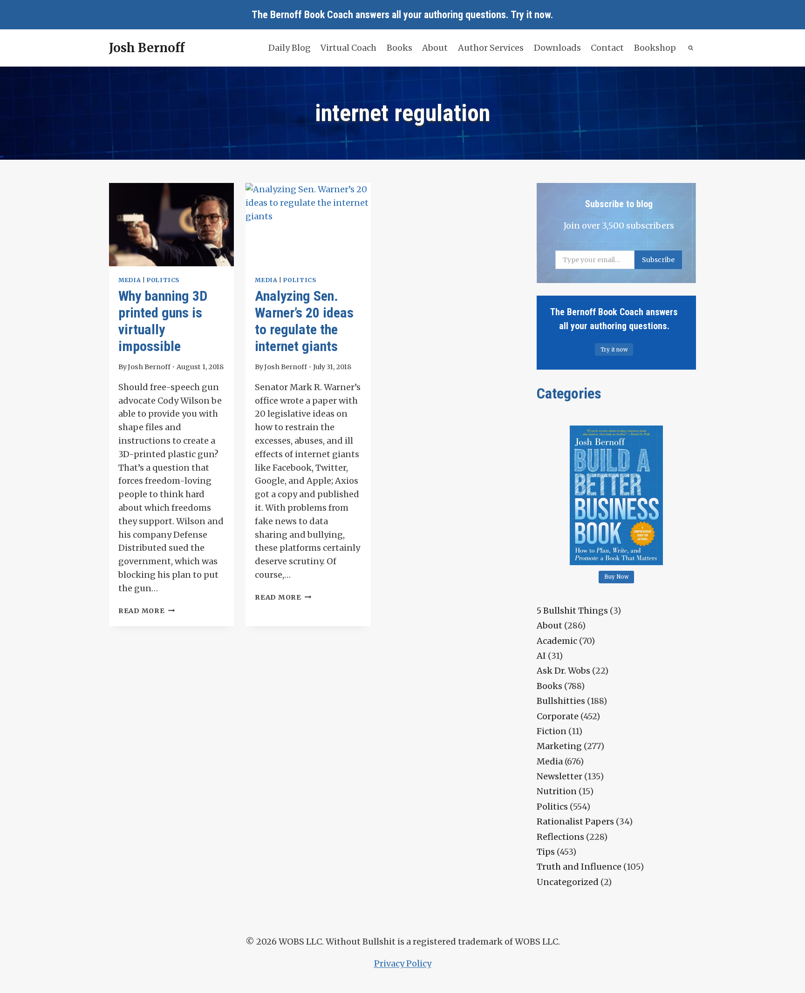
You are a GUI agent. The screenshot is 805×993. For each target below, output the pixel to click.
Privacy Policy (402, 963)
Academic (557, 640)
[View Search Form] (691, 48)
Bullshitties (561, 701)
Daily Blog (289, 47)
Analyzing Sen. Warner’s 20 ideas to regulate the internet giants (304, 321)
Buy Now (616, 577)
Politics (163, 280)
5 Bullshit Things (572, 610)
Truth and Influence (579, 866)
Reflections (560, 836)
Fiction (551, 731)
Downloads (557, 47)
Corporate (558, 716)
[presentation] (171, 224)
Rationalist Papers (575, 821)
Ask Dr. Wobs (563, 670)
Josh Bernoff (149, 367)
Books (399, 47)
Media (129, 280)
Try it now (531, 14)
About (435, 47)
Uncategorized (568, 882)
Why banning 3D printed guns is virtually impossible (162, 321)
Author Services (491, 47)
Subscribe (658, 260)
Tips (546, 851)
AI (541, 655)
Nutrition (557, 791)
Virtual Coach (348, 47)
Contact (607, 47)
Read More (146, 611)
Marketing (559, 746)
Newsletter (559, 776)
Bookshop (655, 47)
